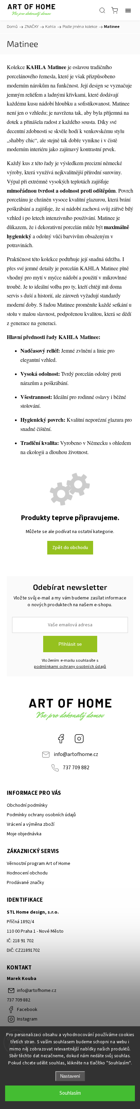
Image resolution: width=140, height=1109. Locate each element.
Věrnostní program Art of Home (38, 863)
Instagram (79, 739)
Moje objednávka (24, 834)
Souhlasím (70, 1093)
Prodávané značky (25, 882)
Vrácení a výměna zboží (30, 824)
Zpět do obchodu (70, 547)
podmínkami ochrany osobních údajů (70, 666)
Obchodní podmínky (27, 805)
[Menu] (128, 10)
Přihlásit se (70, 644)
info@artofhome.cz (76, 754)
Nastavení (70, 1076)
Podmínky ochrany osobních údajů (41, 814)
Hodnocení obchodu (27, 873)
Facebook (61, 739)
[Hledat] (102, 10)
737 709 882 (76, 767)
